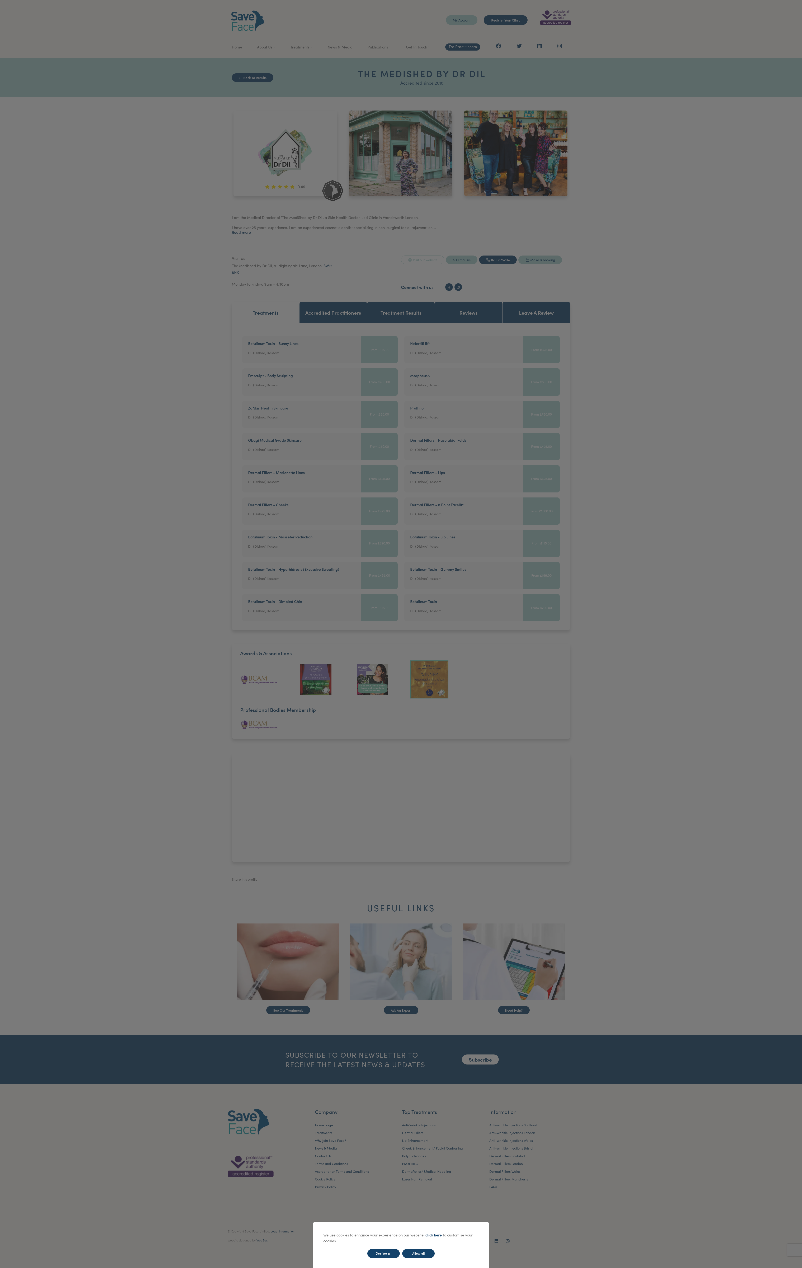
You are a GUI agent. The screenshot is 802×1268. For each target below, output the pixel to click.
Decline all (383, 1253)
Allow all (418, 1253)
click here (433, 1234)
